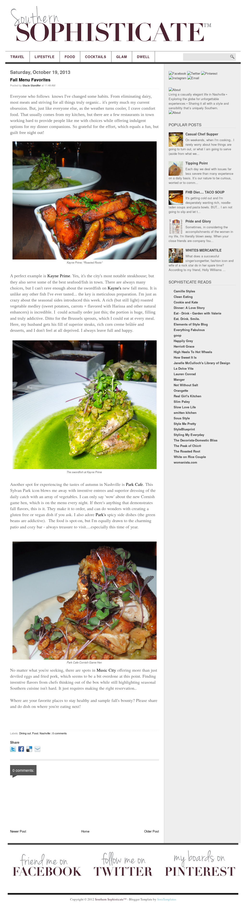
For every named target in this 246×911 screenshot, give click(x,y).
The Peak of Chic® (187, 445)
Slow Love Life (185, 407)
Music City (106, 670)
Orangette (181, 390)
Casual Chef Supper (201, 134)
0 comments (59, 733)
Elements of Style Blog (191, 324)
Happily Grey (183, 340)
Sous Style (182, 418)
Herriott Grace (184, 346)
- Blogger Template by (151, 899)
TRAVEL (17, 56)
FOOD (70, 56)
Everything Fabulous (189, 329)
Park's (101, 514)
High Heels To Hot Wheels (193, 352)
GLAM (121, 56)
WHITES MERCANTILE (203, 250)
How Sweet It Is (185, 357)
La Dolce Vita (183, 368)
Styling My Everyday (189, 434)
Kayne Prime (58, 275)
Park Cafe (134, 484)
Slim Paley (182, 401)
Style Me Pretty (185, 423)
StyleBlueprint (184, 429)
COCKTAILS (95, 56)
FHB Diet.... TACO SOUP (204, 192)
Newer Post (18, 831)
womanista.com (185, 462)
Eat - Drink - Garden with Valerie (197, 313)
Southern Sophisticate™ (111, 899)
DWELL (143, 56)
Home (85, 831)
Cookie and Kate (186, 302)
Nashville (45, 733)
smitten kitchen (185, 412)
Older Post (151, 831)
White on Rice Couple (190, 456)
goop (177, 335)
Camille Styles (184, 291)
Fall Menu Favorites (30, 80)
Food (35, 733)
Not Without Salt (186, 385)
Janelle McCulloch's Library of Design (202, 363)
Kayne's (114, 288)
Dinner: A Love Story (189, 307)
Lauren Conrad (185, 374)
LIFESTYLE (44, 56)
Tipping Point (196, 163)
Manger (179, 379)
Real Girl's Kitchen (187, 396)
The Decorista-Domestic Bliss (195, 440)
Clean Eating (183, 296)
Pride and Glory (198, 221)
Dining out (25, 733)
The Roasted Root (187, 451)
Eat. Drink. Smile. (187, 318)
